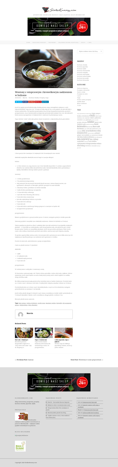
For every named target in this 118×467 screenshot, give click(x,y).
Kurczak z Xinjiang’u (21, 340)
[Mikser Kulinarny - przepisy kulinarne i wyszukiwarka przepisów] (20, 451)
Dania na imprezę (82, 88)
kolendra (82, 126)
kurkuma (80, 129)
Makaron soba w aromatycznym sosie (59, 405)
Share (46, 102)
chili (92, 115)
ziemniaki (94, 145)
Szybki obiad (81, 101)
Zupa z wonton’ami (41, 340)
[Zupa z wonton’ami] (44, 333)
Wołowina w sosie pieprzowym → (87, 360)
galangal (88, 120)
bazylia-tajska (88, 113)
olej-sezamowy (66, 303)
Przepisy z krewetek (83, 90)
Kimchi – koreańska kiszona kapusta (58, 402)
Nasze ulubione (82, 103)
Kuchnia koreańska (83, 78)
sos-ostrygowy (98, 137)
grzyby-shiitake (82, 122)
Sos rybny (93, 139)
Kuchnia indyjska (82, 72)
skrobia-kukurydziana (85, 137)
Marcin (25, 97)
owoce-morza (91, 133)
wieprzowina (24, 305)
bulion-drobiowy (32, 303)
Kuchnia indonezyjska (84, 76)
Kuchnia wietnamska (83, 70)
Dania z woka (81, 92)
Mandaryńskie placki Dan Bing (57, 412)
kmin (96, 124)
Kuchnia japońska (82, 67)
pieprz (17, 305)
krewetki (59, 303)
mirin (85, 128)
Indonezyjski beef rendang (91, 412)
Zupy (46, 97)
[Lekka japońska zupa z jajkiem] (64, 333)
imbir (90, 121)
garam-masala (94, 120)
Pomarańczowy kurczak (89, 402)
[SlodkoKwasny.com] (59, 12)
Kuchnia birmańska (83, 80)
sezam (100, 135)
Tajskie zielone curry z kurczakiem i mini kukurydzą (58, 416)
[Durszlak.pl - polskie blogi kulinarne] (21, 435)
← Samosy (24, 360)
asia (79, 402)
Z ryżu (79, 105)
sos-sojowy (83, 139)
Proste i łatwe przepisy (84, 99)
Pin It (39, 102)
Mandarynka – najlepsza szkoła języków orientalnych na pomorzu (27, 421)
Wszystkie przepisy (39, 42)
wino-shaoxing (32, 305)
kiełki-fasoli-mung (90, 124)
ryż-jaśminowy (93, 135)
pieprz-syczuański (83, 135)
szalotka (80, 141)
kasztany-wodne (51, 303)
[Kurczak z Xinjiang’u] (24, 333)
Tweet (19, 102)
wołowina (88, 145)
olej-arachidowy (89, 131)
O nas (90, 42)
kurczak (96, 126)
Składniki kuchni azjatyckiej (68, 42)
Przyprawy (52, 42)
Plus (32, 102)
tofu (90, 141)
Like (25, 102)
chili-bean (98, 116)
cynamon (80, 120)
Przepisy (42, 97)
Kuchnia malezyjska (83, 74)
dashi (84, 120)
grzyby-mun (41, 303)
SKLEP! (83, 42)
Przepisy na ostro (82, 94)
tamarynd (86, 141)
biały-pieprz (22, 303)
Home (28, 42)
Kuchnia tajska (81, 68)
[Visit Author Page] (21, 315)
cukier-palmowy (95, 118)
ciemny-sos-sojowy (83, 118)
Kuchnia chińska (34, 97)
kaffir (84, 124)
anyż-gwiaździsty (81, 113)
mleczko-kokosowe (92, 128)
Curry (79, 96)
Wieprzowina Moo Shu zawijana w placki (57, 409)
